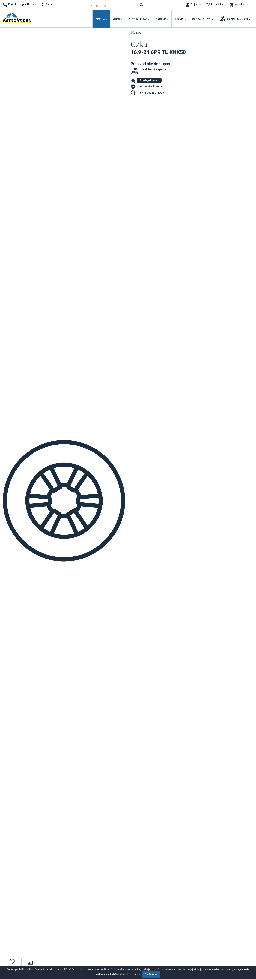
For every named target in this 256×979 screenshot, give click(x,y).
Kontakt (12, 4)
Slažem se (151, 974)
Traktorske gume (153, 69)
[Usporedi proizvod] (30, 962)
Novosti (31, 4)
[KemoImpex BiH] (17, 18)
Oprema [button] (161, 19)
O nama (50, 4)
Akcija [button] (100, 19)
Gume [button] (117, 19)
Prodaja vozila (203, 19)
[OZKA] (136, 32)
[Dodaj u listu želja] (12, 962)
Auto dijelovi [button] (138, 19)
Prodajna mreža (238, 19)
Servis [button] (179, 19)
